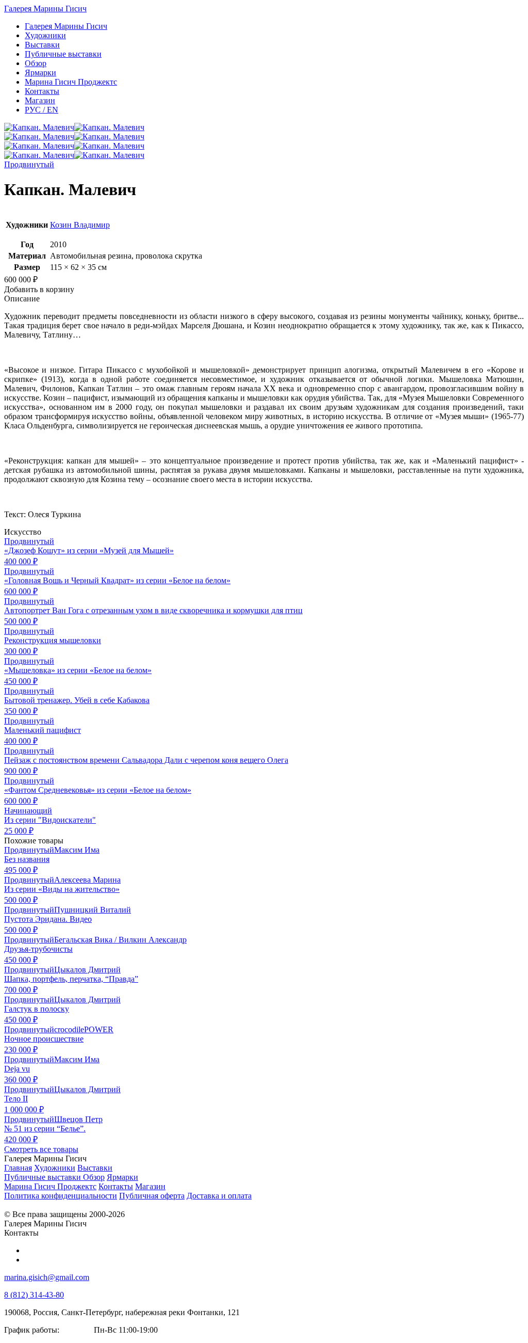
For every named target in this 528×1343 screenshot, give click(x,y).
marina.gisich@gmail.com (46, 1277)
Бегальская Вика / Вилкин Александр (120, 939)
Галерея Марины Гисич (45, 8)
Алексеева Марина (87, 879)
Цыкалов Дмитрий (87, 969)
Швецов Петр (78, 1119)
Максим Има (77, 849)
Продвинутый (29, 164)
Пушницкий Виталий (92, 909)
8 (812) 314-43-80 (34, 1294)
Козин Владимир (80, 224)
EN (41, 109)
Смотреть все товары (41, 1149)
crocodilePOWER (83, 1029)
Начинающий (28, 810)
